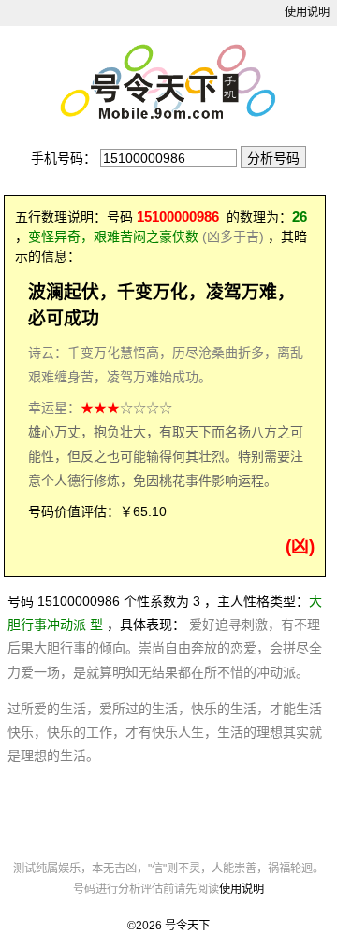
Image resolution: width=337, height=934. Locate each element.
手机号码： (63, 158)
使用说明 (307, 12)
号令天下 (187, 925)
